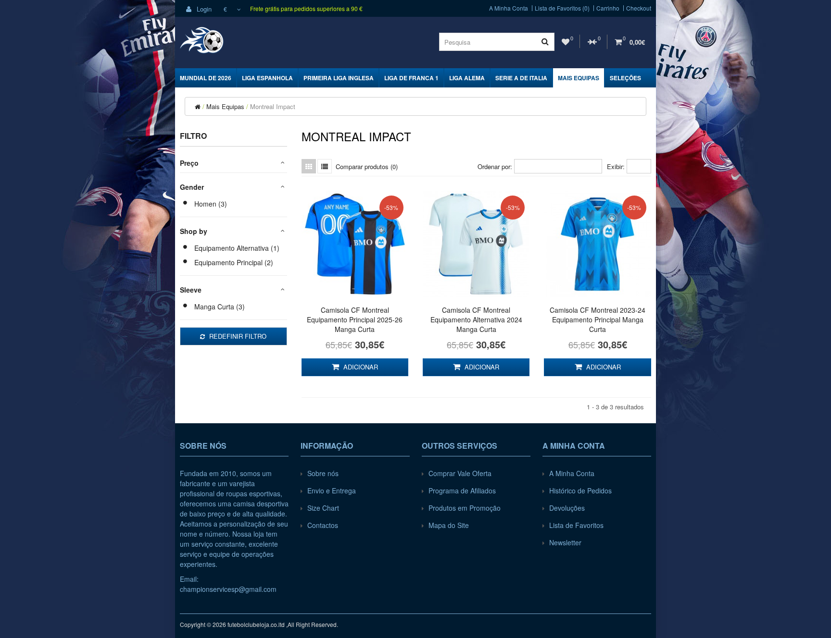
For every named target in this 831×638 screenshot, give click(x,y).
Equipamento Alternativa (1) (236, 248)
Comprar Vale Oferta (459, 473)
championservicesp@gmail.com (228, 589)
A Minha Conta (508, 8)
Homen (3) (210, 204)
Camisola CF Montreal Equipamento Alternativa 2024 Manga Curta (476, 319)
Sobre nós (323, 473)
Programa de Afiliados (462, 490)
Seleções (625, 78)
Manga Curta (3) (219, 306)
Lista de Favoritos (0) (562, 8)
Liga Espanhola (267, 78)
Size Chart (323, 508)
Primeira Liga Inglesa (338, 78)
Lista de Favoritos (576, 525)
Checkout (638, 8)
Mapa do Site (448, 525)
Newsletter (565, 542)
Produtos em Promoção (464, 508)
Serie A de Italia (521, 78)
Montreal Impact (272, 106)
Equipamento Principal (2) (233, 262)
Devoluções (567, 508)
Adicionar (359, 366)
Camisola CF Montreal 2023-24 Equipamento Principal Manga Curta (597, 319)
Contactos (322, 525)
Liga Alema (467, 78)
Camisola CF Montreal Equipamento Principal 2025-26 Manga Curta (355, 319)
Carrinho (607, 8)
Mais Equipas (578, 78)
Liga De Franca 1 (411, 78)
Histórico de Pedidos (580, 490)
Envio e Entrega (331, 490)
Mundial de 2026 (205, 78)
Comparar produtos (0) (367, 166)
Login (203, 8)
